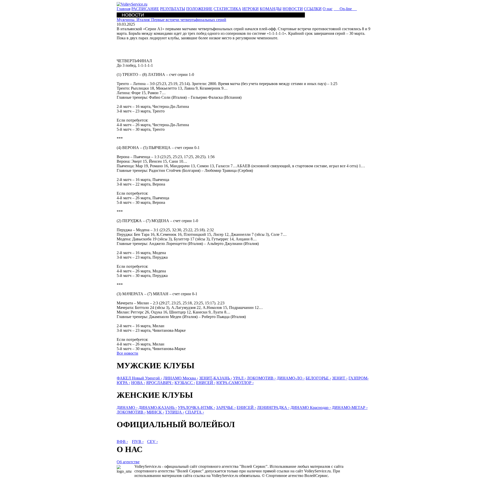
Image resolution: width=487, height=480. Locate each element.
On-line (345, 9)
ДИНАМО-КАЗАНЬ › (157, 407)
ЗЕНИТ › (339, 378)
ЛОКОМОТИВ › (261, 378)
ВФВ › (122, 441)
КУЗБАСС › (185, 382)
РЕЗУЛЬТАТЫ (172, 9)
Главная (123, 9)
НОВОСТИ (293, 9)
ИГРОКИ (250, 9)
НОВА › (138, 382)
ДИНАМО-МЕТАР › (350, 407)
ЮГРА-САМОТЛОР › (235, 382)
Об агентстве (128, 462)
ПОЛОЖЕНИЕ (199, 9)
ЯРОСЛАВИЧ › (159, 382)
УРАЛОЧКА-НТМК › (196, 407)
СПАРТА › (194, 412)
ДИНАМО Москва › (180, 378)
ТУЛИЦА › (174, 412)
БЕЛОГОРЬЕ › (318, 378)
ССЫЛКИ (313, 9)
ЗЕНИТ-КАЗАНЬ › (215, 378)
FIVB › (138, 441)
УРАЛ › (239, 378)
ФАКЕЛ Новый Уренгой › (139, 378)
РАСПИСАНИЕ (145, 9)
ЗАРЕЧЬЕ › (226, 407)
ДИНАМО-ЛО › (291, 378)
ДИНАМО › (127, 407)
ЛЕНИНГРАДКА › (273, 407)
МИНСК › (155, 412)
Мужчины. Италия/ (171, 20)
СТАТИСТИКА (227, 9)
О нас (328, 9)
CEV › (152, 441)
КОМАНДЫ (271, 9)
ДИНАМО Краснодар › (310, 407)
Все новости (127, 353)
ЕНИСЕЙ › (205, 382)
